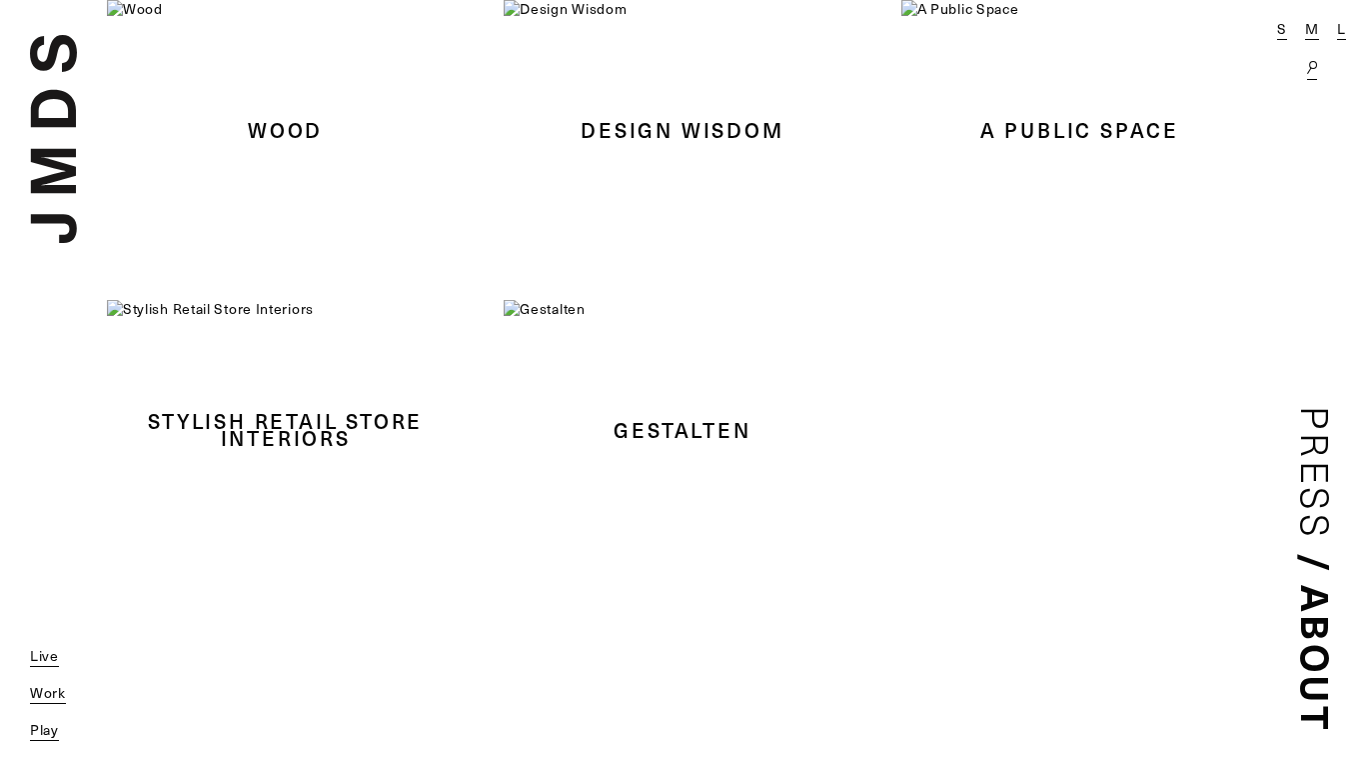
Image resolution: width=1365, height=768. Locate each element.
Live (44, 655)
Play (44, 729)
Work (48, 692)
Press (1316, 473)
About (1317, 659)
